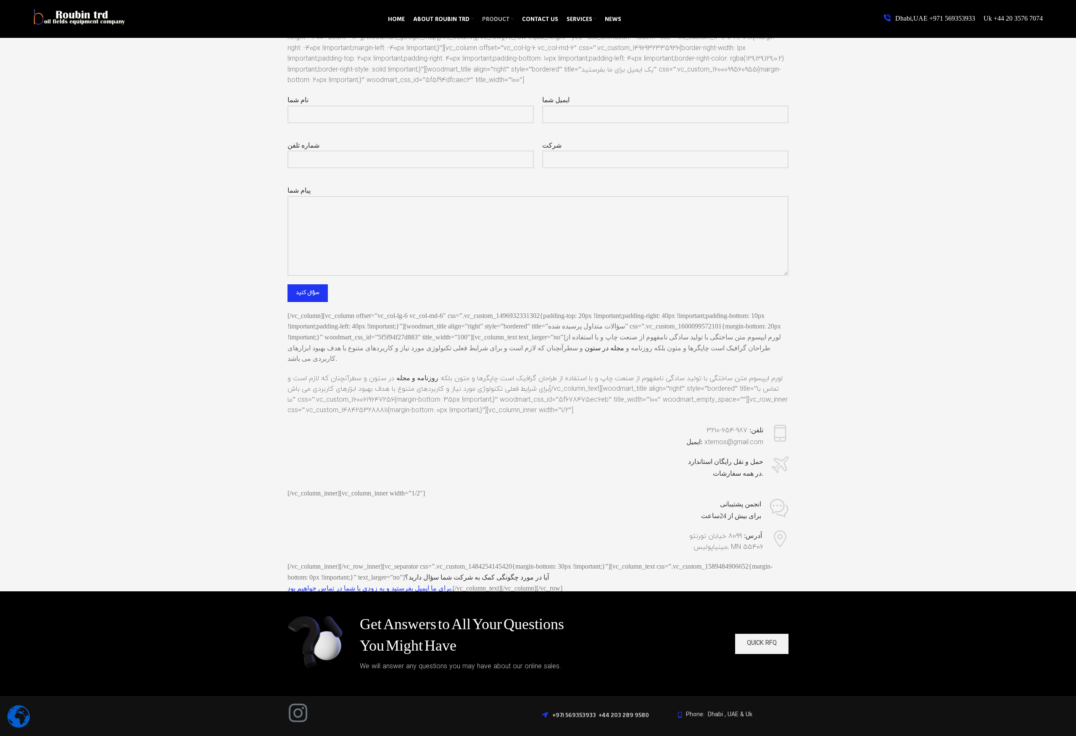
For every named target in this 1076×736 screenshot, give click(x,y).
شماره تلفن (303, 145)
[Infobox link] (963, 19)
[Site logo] (79, 25)
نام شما (298, 99)
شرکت (552, 145)
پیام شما (299, 190)
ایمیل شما (556, 99)
